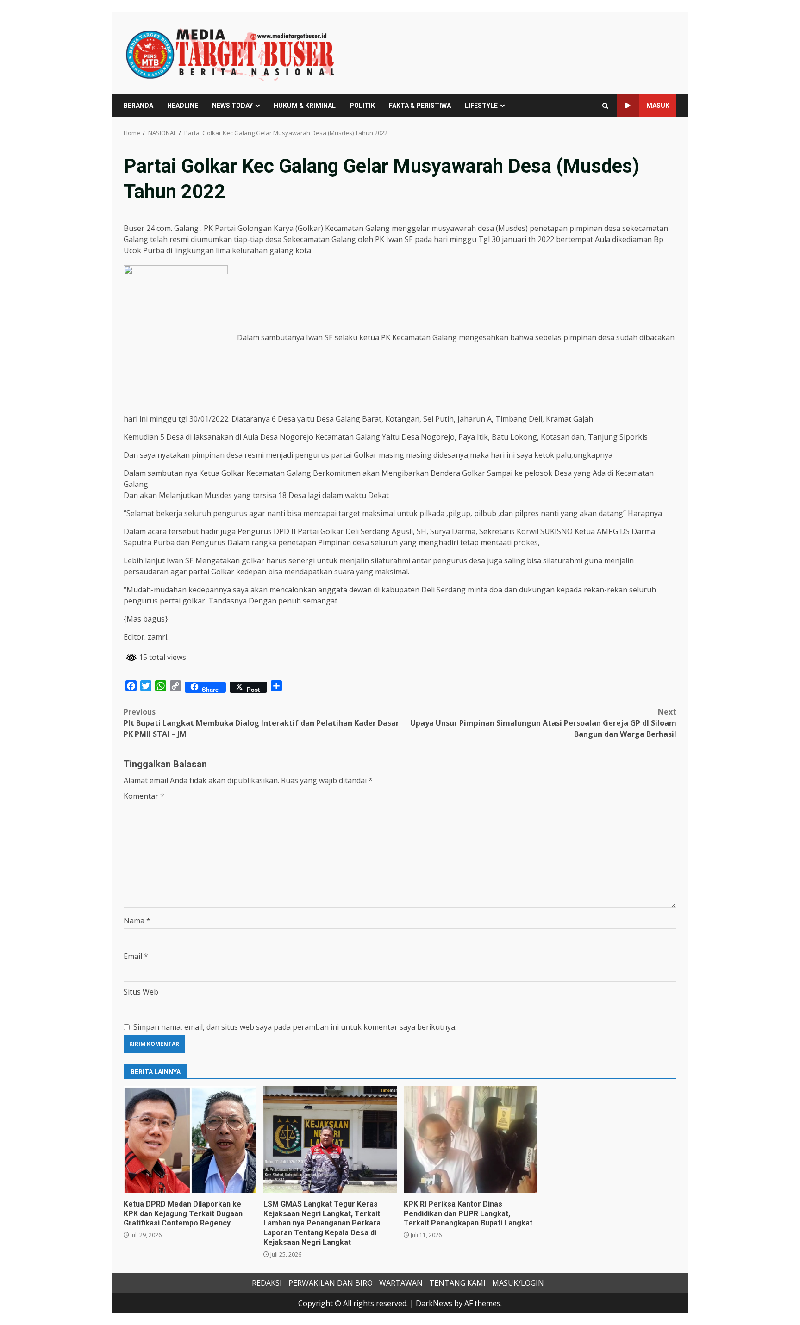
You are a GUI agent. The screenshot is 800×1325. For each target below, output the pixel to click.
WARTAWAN (401, 1283)
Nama (137, 920)
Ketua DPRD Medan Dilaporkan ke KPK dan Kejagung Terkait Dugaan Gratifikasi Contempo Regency (190, 1139)
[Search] (605, 106)
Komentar (144, 796)
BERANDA (138, 105)
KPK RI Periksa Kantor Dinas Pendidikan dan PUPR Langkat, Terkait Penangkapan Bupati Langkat (470, 1139)
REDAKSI (267, 1283)
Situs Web (141, 992)
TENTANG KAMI (457, 1283)
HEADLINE (182, 105)
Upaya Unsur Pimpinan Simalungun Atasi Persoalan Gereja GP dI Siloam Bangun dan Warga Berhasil (543, 723)
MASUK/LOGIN (518, 1283)
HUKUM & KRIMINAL (305, 105)
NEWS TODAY (232, 105)
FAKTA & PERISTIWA (420, 105)
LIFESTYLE (481, 105)
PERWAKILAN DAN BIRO (330, 1283)
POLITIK (362, 105)
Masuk (657, 105)
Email (136, 956)
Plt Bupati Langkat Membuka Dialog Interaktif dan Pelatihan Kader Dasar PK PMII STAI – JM (261, 723)
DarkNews (434, 1303)
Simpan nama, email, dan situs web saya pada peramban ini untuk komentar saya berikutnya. (294, 1027)
